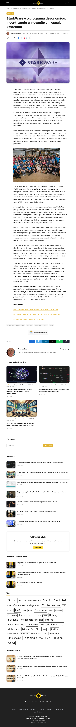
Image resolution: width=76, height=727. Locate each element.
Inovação (13, 619)
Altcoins (10, 13)
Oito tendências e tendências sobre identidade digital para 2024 (36, 314)
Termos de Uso (59, 709)
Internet (49, 619)
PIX (44, 629)
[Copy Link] (8, 125)
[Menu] (7, 3)
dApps (10, 610)
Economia (29, 325)
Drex (30, 611)
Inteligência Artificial (31, 619)
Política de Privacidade (45, 709)
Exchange (12, 615)
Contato (32, 709)
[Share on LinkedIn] (27, 38)
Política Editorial (23, 709)
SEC (45, 633)
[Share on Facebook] (18, 38)
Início (7, 8)
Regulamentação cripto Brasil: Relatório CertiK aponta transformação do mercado (41, 493)
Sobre (14, 709)
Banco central (34, 600)
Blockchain (60, 600)
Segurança (54, 633)
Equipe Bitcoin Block (19, 385)
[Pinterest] (8, 106)
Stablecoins (14, 638)
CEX (9, 605)
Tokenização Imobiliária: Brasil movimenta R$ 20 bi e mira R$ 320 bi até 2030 (43, 482)
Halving (53, 615)
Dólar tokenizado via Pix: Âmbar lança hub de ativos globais (37, 502)
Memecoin (32, 624)
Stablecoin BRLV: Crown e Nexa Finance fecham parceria (36, 511)
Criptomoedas (20, 325)
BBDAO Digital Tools (41, 716)
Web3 (51, 325)
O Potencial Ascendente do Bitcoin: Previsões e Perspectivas (35, 309)
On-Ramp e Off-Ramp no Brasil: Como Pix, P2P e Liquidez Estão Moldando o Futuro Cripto (42, 677)
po (48, 629)
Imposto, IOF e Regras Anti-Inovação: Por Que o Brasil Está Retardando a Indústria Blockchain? (41, 573)
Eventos (58, 611)
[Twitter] (8, 97)
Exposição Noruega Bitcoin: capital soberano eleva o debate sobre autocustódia (19, 392)
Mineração (28, 629)
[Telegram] (8, 115)
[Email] (8, 111)
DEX (24, 610)
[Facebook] (8, 92)
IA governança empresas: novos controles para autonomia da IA (38, 521)
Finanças (24, 615)
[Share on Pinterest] (24, 38)
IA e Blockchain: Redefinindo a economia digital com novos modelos (54, 390)
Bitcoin (47, 600)
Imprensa (42, 385)
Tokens (45, 325)
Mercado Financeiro (51, 624)
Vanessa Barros (16, 33)
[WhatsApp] (8, 120)
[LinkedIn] (8, 101)
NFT (38, 629)
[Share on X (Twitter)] (21, 38)
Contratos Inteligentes (26, 605)
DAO (63, 606)
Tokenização (45, 638)
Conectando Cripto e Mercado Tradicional (28, 319)
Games (45, 615)
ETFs (51, 611)
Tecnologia (38, 325)
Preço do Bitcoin (38, 712)
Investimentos (16, 624)
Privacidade (12, 633)
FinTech (36, 615)
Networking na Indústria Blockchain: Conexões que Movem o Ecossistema (42, 666)
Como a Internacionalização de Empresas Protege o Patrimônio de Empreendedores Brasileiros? (39, 657)
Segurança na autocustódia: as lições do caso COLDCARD (36, 563)
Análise (8, 385)
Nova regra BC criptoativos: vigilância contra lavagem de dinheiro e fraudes (20, 424)
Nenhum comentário (53, 33)
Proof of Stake (24, 633)
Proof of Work (36, 633)
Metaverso (14, 629)
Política (54, 629)
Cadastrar (38, 547)
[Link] (38, 3)
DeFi (17, 610)
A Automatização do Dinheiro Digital (29, 582)
